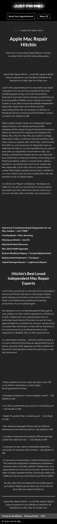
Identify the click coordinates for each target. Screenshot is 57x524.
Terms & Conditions (12, 516)
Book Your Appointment (21, 16)
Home (16, 30)
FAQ (43, 516)
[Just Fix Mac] (28, 6)
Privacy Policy (31, 516)
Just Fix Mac (15, 521)
